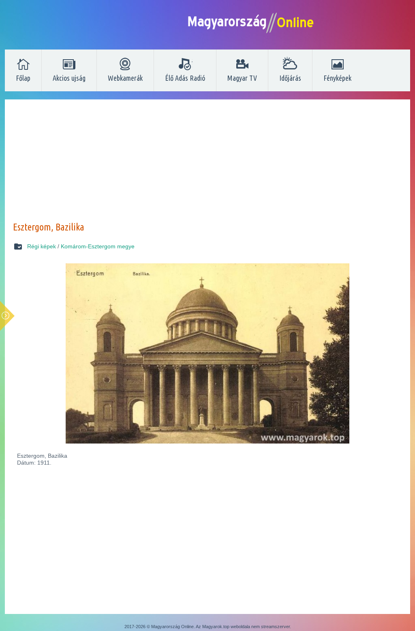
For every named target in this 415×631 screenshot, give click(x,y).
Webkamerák (125, 78)
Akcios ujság (69, 78)
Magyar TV (242, 78)
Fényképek (337, 78)
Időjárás (290, 78)
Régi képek (41, 246)
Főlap (23, 78)
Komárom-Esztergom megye (98, 246)
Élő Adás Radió (185, 78)
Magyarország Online (172, 626)
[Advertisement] (207, 164)
